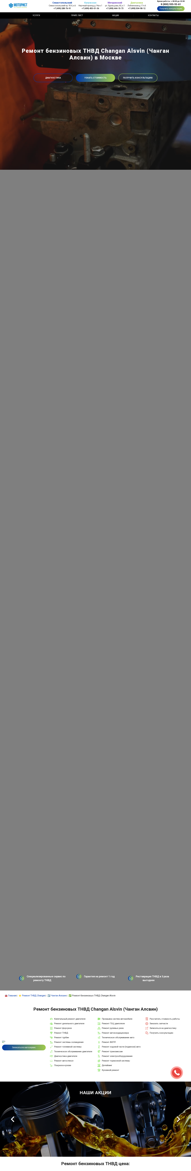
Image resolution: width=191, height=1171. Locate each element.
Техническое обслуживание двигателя (73, 1051)
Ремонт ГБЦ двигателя (113, 1023)
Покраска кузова (62, 1065)
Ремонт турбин (61, 1037)
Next (178, 1119)
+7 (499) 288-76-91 (62, 8)
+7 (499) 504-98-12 (136, 8)
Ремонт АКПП (109, 1042)
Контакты (153, 15)
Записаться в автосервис (24, 1047)
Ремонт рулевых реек (113, 1028)
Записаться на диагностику (163, 1028)
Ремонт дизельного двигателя (69, 1023)
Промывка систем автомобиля (117, 1019)
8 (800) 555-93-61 (171, 4)
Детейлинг (107, 1065)
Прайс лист (77, 15)
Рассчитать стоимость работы (165, 1019)
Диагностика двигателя (65, 1056)
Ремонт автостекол (63, 1060)
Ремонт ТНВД (61, 1033)
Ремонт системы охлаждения (68, 1042)
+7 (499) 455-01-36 (90, 8)
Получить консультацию (171, 8)
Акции (115, 15)
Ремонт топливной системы (68, 1046)
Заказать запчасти (159, 1023)
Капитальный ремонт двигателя (69, 1019)
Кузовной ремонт (110, 1070)
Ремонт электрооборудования (117, 1056)
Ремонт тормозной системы (116, 1060)
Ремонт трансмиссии (112, 1051)
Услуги (36, 15)
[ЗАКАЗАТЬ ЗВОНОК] (176, 1072)
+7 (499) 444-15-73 (114, 8)
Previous (12, 1119)
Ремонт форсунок (63, 1028)
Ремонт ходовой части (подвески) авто (121, 1046)
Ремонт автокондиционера (115, 1033)
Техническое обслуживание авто (118, 1037)
